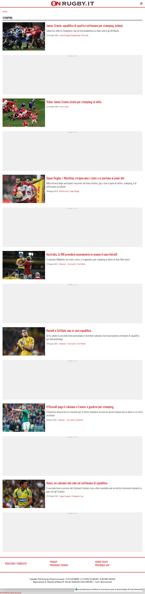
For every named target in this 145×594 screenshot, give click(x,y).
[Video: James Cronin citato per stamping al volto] (24, 112)
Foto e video (64, 106)
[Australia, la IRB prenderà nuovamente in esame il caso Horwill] (24, 265)
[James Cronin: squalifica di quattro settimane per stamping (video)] (24, 36)
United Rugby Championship (69, 35)
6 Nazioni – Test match (67, 264)
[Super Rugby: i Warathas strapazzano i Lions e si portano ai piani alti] (24, 189)
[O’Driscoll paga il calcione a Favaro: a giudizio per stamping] (24, 417)
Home (5, 11)
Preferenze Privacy (59, 565)
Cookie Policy (101, 562)
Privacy (53, 562)
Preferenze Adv (102, 565)
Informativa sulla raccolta (10, 592)
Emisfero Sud (64, 191)
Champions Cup (77, 496)
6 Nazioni (79, 420)
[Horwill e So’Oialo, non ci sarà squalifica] (24, 341)
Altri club (85, 35)
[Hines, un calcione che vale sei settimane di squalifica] (24, 494)
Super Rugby (74, 191)
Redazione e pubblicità (16, 563)
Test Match (81, 264)
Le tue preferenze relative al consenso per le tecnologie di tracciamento (108, 589)
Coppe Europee (65, 496)
